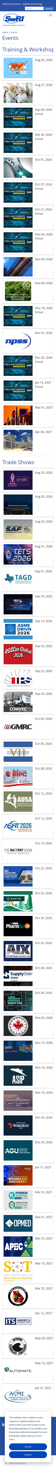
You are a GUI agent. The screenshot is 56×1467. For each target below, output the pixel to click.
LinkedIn (4, 1424)
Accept (28, 1446)
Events (14, 32)
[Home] (14, 19)
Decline (28, 1454)
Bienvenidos (17, 1463)
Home (5, 32)
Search (49, 8)
